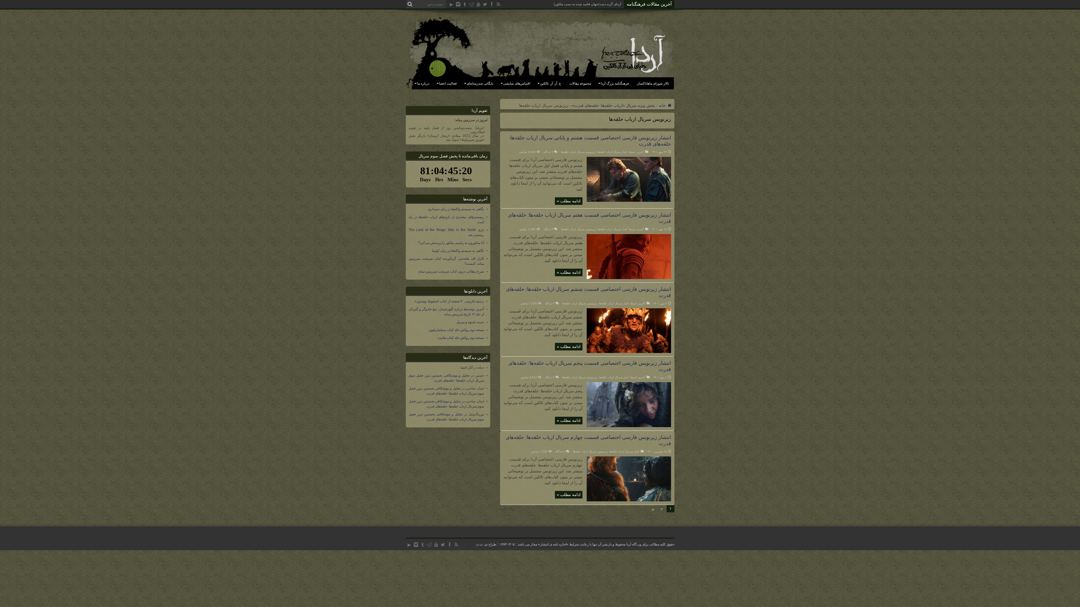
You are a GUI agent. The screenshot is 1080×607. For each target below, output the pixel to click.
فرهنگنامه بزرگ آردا (615, 83)
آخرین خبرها (636, 151)
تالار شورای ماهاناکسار (653, 83)
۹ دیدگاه (548, 151)
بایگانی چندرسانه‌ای (480, 83)
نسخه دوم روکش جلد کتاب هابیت (461, 338)
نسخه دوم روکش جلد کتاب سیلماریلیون (456, 330)
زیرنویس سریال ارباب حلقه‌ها (578, 151)
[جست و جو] (410, 4)
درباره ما (423, 83)
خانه (663, 105)
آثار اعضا (466, 368)
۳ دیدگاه (548, 229)
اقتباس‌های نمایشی (516, 83)
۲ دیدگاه (560, 451)
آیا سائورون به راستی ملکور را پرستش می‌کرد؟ (451, 243)
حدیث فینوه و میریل (470, 322)
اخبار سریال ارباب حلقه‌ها (612, 151)
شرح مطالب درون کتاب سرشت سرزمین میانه (451, 271)
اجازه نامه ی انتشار (553, 544)
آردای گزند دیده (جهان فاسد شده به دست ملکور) (587, 4)
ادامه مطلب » (568, 201)
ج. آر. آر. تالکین (550, 83)
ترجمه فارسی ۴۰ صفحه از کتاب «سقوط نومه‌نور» (449, 301)
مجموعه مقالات (580, 83)
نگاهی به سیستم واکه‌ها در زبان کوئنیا (458, 251)
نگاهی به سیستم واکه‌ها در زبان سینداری (456, 209)
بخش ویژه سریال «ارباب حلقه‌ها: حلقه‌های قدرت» (613, 105)
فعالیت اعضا (448, 83)
